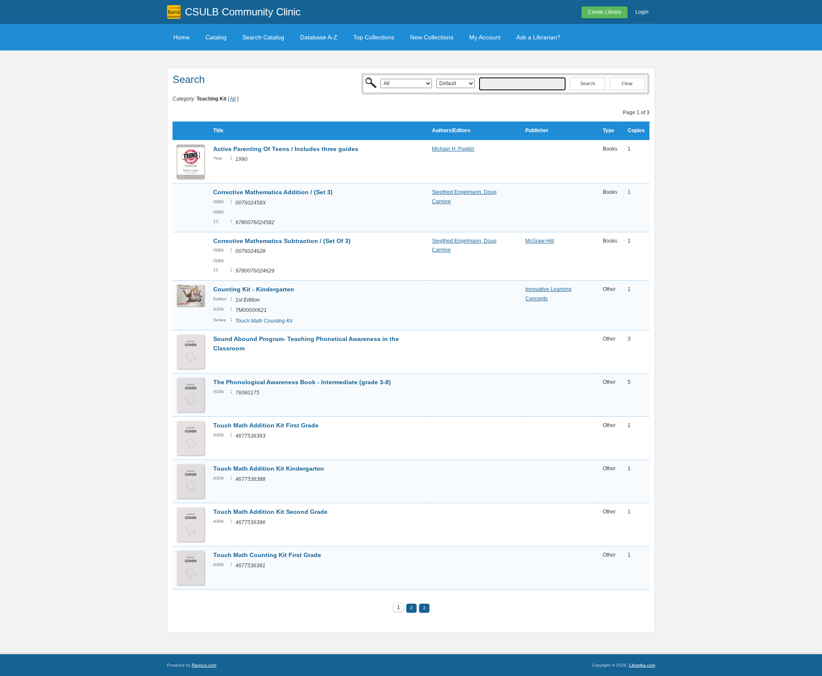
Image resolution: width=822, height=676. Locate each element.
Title (218, 130)
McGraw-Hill (539, 241)
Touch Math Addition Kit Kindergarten (268, 468)
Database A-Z (318, 37)
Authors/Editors (451, 130)
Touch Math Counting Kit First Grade (268, 554)
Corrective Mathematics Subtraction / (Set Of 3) (282, 240)
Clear (627, 83)
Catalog (216, 37)
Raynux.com (204, 665)
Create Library (604, 12)
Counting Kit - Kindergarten (253, 289)
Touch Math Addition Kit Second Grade (271, 511)
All (233, 99)
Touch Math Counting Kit (263, 321)
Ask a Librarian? (538, 37)
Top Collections (373, 37)
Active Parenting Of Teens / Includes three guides (285, 148)
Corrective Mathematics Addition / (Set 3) (273, 192)
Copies (636, 130)
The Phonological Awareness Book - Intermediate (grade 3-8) (302, 382)
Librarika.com (642, 665)
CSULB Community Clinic (243, 12)
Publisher (536, 130)
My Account (484, 37)
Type (608, 130)
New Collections (431, 37)
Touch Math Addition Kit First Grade (266, 425)
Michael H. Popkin (453, 149)
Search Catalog (263, 37)
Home (181, 37)
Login (642, 12)
